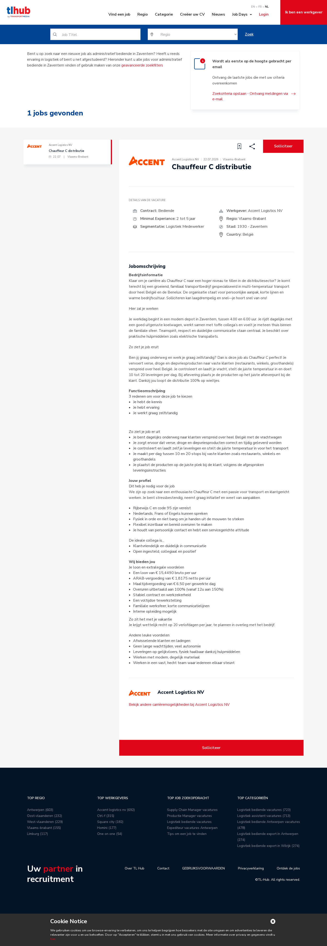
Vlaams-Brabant (252, 218)
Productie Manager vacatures (189, 816)
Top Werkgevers (112, 798)
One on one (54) (109, 834)
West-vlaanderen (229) (45, 822)
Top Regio (36, 798)
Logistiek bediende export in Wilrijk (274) (268, 846)
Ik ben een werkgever (303, 12)
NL (267, 7)
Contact (163, 868)
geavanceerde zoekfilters (142, 65)
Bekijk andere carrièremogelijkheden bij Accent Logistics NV (179, 704)
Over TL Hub (134, 868)
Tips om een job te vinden (187, 834)
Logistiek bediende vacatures (189, 822)
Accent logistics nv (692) (116, 810)
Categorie (164, 14)
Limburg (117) (37, 834)
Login (264, 14)
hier (53, 939)
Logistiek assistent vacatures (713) (263, 816)
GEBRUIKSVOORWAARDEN (203, 868)
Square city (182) (110, 822)
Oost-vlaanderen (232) (44, 816)
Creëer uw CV (192, 14)
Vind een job (119, 14)
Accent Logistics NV (265, 210)
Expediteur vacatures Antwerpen (192, 828)
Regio (142, 14)
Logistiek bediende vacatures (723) (264, 810)
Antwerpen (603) (40, 810)
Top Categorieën (252, 798)
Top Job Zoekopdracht (188, 798)
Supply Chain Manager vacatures (192, 810)
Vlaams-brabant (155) (44, 828)
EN (253, 7)
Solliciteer (283, 146)
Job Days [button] (240, 14)
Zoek (249, 34)
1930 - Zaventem (252, 226)
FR (260, 7)
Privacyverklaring (251, 868)
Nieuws (218, 14)
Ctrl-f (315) (105, 816)
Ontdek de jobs (288, 868)
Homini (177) (106, 828)
